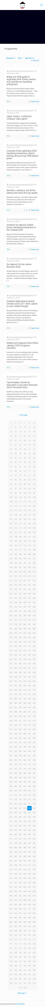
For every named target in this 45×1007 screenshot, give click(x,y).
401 (29, 712)
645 (20, 891)
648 (34, 891)
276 (34, 620)
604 (25, 861)
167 (29, 541)
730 (25, 953)
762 (34, 974)
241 (11, 598)
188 (15, 559)
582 (34, 843)
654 (34, 896)
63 (20, 467)
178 (25, 550)
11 (29, 427)
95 (29, 488)
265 (11, 615)
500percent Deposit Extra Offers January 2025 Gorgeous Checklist (22, 345)
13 (11, 432)
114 (34, 502)
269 (29, 615)
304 (25, 642)
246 (34, 598)
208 (25, 572)
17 (29, 432)
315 (20, 650)
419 (29, 725)
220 (25, 580)
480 (34, 769)
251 (29, 602)
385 (11, 703)
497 (29, 782)
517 (11, 799)
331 (11, 664)
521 (29, 799)
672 (34, 909)
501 (20, 786)
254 (15, 607)
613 (11, 869)
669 (20, 909)
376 (25, 694)
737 (29, 957)
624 (34, 874)
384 (34, 699)
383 (29, 699)
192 (34, 559)
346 (25, 672)
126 (34, 510)
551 (29, 821)
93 (20, 488)
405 (20, 716)
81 (20, 480)
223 (11, 585)
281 (29, 624)
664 (25, 904)
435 (20, 738)
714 (34, 939)
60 (34, 462)
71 (29, 471)
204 (34, 567)
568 (25, 834)
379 (11, 699)
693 (20, 926)
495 (20, 782)
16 (25, 432)
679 (11, 918)
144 (34, 524)
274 (25, 620)
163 (11, 541)
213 (20, 576)
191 (29, 559)
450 (34, 747)
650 (15, 896)
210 (34, 572)
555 (20, 826)
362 (15, 686)
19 (11, 436)
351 (20, 677)
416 (15, 725)
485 (29, 773)
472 (25, 764)
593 (29, 852)
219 (20, 580)
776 (25, 988)
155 (29, 532)
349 (11, 677)
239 (29, 594)
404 (15, 716)
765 (20, 979)
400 (25, 712)
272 (15, 620)
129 (20, 515)
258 (34, 607)
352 (25, 677)
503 (29, 786)
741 (20, 961)
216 (34, 576)
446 (15, 747)
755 (29, 970)
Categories (10, 58)
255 (20, 607)
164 (15, 541)
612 (34, 865)
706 (25, 935)
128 (15, 515)
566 (15, 834)
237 (20, 594)
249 (20, 602)
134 (15, 519)
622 (25, 874)
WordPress (20, 1004)
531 (20, 808)
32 (15, 445)
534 (34, 808)
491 (29, 777)
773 (29, 983)
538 (25, 812)
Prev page (23, 415)
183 (20, 554)
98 (15, 493)
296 (15, 637)
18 (34, 432)
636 (34, 883)
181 (11, 554)
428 (15, 734)
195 (20, 563)
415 (11, 725)
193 (11, 563)
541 (11, 817)
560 (15, 830)
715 (11, 944)
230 (15, 589)
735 (20, 957)
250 (25, 602)
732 (34, 953)
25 (11, 440)
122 (15, 510)
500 (15, 786)
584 (15, 848)
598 (25, 856)
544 (25, 817)
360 (34, 681)
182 (15, 554)
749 (29, 966)
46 (25, 453)
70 (25, 471)
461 (29, 756)
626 (15, 878)
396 (34, 707)
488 (15, 777)
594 (34, 852)
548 (15, 821)
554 (15, 826)
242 (15, 598)
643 (11, 891)
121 (11, 510)
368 (15, 690)
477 (20, 769)
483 (20, 773)
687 (20, 922)
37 (11, 449)
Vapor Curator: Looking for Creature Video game (19, 117)
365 (29, 686)
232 (25, 589)
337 (11, 668)
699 (20, 931)
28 (25, 440)
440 (15, 742)
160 (25, 537)
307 (11, 646)
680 (15, 918)
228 (34, 585)
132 (34, 515)
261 (20, 611)
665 (29, 904)
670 (25, 909)
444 (34, 742)
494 (15, 782)
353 (29, 677)
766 (25, 979)
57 (20, 462)
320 (15, 655)
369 (20, 690)
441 (20, 742)
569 (29, 834)
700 (25, 931)
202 (25, 567)
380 (15, 699)
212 (15, 576)
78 (34, 475)
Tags (19, 58)
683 (29, 918)
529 (11, 808)
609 (20, 865)
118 (25, 506)
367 (11, 690)
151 (11, 532)
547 (11, 821)
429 (20, 734)
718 (25, 944)
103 (11, 497)
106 (25, 497)
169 (11, 545)
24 (34, 436)
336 (34, 664)
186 (34, 554)
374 (15, 694)
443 (29, 742)
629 (29, 878)
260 (15, 611)
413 (29, 721)
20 (15, 436)
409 (11, 721)
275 (29, 620)
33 (20, 445)
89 (29, 484)
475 (11, 769)
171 (20, 545)
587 (29, 848)
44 (15, 453)
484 (25, 773)
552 (34, 821)
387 (20, 703)
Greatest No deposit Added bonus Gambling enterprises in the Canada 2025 (21, 227)
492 (34, 777)
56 (15, 462)
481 (11, 773)
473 (29, 764)
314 (15, 650)
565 (11, 834)
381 (20, 699)
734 (15, 957)
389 (29, 703)
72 (34, 471)
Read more (35, 101)
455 (29, 751)
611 (29, 865)
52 (25, 458)
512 (15, 795)
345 (20, 672)
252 (34, 602)
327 (20, 659)
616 (25, 869)
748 (25, 966)
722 (15, 948)
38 (15, 449)
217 (11, 580)
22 (25, 436)
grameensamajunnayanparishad (20, 71)
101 (29, 493)
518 (15, 799)
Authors (30, 58)
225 (20, 585)
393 (20, 707)
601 (11, 861)
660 (34, 900)
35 (29, 445)
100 (25, 493)
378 (34, 694)
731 (29, 953)
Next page (21, 993)
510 (34, 791)
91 (11, 488)
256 (25, 607)
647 (29, 891)
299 (29, 637)
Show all (36, 60)
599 (29, 856)
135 (20, 519)
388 (25, 703)
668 (15, 909)
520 (25, 799)
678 (34, 913)
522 (34, 799)
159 (20, 537)
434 (15, 738)
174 (34, 545)
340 (25, 668)
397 (11, 712)
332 (15, 664)
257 (29, 607)
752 (15, 970)
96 (34, 488)
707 (29, 935)
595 (11, 856)
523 (11, 804)
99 (20, 493)
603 (20, 861)
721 (11, 948)
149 (29, 528)
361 (11, 686)
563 (29, 830)
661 (11, 904)
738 (34, 957)
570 (34, 834)
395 (29, 707)
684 (34, 918)
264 (34, 611)
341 (29, 668)
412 (25, 721)
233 (29, 589)
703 (11, 935)
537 (20, 812)
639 (20, 887)
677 (29, 913)
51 (20, 458)
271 (11, 620)
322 (25, 655)
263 (29, 611)
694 (25, 926)
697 (11, 931)
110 (15, 502)
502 (25, 786)
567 (20, 834)
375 (20, 694)
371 (29, 690)
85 (11, 484)
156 (34, 532)
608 (15, 865)
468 (34, 760)
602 (15, 861)
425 (29, 729)
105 (20, 497)
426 (34, 729)
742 (25, 961)
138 (34, 519)
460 (25, 756)
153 (20, 532)
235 (11, 594)
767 (29, 979)
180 (34, 550)
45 (20, 453)
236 (15, 594)
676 (25, 913)
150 (34, 528)
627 (20, 878)
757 (11, 974)
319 (11, 655)
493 (11, 782)
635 (29, 883)
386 (15, 703)
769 (11, 983)
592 (25, 852)
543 (20, 817)
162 (34, 537)
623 (29, 874)
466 (25, 760)
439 (11, 742)
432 (34, 734)
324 (34, 655)
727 (11, 953)
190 (25, 559)
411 (20, 721)
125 (29, 510)
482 (15, 773)
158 (15, 537)
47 (29, 453)
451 (11, 751)
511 (11, 795)
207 (20, 572)
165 (20, 541)
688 (25, 922)
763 (11, 979)
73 (11, 475)
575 (29, 839)
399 (20, 712)
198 (34, 563)
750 (34, 966)
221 (29, 580)
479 (29, 769)
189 (20, 559)
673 (11, 913)
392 (15, 707)
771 (20, 983)
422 (15, 729)
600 (34, 856)
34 (25, 445)
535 (11, 812)
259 (11, 611)
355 (11, 681)
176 (15, 550)
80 (15, 480)
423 (20, 729)
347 (29, 672)
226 (25, 585)
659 (29, 900)
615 (20, 869)
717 (20, 944)
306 (34, 642)
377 (29, 694)
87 (20, 484)
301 (11, 642)
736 (25, 957)
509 (29, 791)
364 (25, 686)
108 (34, 497)
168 (34, 541)
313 (11, 650)
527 (29, 804)
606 (34, 861)
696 (34, 926)
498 (34, 782)
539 (29, 812)
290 (15, 633)
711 (20, 939)
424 (25, 729)
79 (11, 480)
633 (20, 883)
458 (15, 756)
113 (29, 502)
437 (29, 738)
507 (20, 791)
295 (11, 637)
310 (25, 646)
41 (29, 449)
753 (20, 970)
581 (29, 843)
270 (34, 615)
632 (15, 883)
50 (15, 458)
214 (25, 576)
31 (11, 445)
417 (20, 725)
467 (29, 760)
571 (11, 839)
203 (29, 567)
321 (20, 655)
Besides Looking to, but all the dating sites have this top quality (22, 191)
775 (20, 988)
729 (20, 953)
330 (34, 659)
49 (11, 458)
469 (11, 764)
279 (20, 624)
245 (29, 598)
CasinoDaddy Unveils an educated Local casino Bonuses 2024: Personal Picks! (22, 385)
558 (34, 826)
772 (25, 983)
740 (15, 961)
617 (29, 869)
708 (34, 935)
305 (29, 642)
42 (34, 449)
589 (11, 852)
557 (29, 826)
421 (11, 729)
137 (29, 519)
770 (15, 983)
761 (29, 974)
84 (34, 480)
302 (15, 642)
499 (11, 786)
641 (29, 887)
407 (29, 716)
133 (11, 519)
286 (25, 629)
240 (34, 594)
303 (20, 642)
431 (29, 734)
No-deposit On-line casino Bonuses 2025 (19, 265)
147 (20, 528)
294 (34, 633)
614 (15, 869)
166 (25, 541)
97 (11, 493)
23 (29, 436)
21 (20, 436)
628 (25, 878)
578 (15, 843)
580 (25, 843)
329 (29, 659)
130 (25, 515)
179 (29, 550)
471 (20, 764)
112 (25, 502)
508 (25, 791)
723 (20, 948)
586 (25, 848)
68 (15, 471)
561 (20, 830)
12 (34, 427)
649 (11, 896)
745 (11, 966)
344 (15, 672)
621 (20, 874)
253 (11, 607)
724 (25, 948)
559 (11, 830)
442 (25, 742)
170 (15, 545)
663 (20, 904)
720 (34, 944)
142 (25, 524)
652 (25, 896)
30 (34, 440)
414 (34, 721)
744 (34, 961)
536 (15, 812)
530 (15, 808)
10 (25, 427)
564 (34, 830)
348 (34, 672)
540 (34, 812)
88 (25, 484)
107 (29, 497)
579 (20, 843)
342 (34, 668)
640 (25, 887)
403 (11, 716)
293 (29, 633)
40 (25, 449)
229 (11, 589)
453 (20, 751)
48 (34, 453)
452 (15, 751)
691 (11, 926)
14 (15, 432)
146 (15, 528)
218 (15, 580)
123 (20, 510)
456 (34, 751)
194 (15, 563)
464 (15, 760)
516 (34, 795)
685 (11, 922)
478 (25, 769)
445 (11, 747)
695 (29, 926)
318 (34, 650)
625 (11, 878)
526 (25, 804)
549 (20, 821)
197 (29, 563)
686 (15, 922)
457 (11, 756)
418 (25, 725)
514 (25, 795)
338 (15, 668)
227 (29, 585)
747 (20, 966)
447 (20, 747)
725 (29, 948)
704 (15, 935)
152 (15, 532)
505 (11, 791)
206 (15, 572)
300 (34, 637)
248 (15, 602)
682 (25, 918)
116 (15, 506)
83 (29, 480)
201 (20, 567)
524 (15, 804)
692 (15, 926)
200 (15, 567)
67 (11, 471)
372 (34, 690)
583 (11, 848)
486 (34, 773)
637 (11, 887)
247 (11, 602)
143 (29, 524)
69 (20, 471)
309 (20, 646)
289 (11, 633)
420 (34, 725)
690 (34, 922)
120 (34, 506)
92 (15, 488)
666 (34, 904)
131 (29, 515)
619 (11, 874)
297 (20, 637)
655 (11, 900)
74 (15, 475)
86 (15, 484)
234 (34, 589)
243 (20, 598)
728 (15, 953)
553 (11, 826)
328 (25, 659)
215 (29, 576)
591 (20, 852)
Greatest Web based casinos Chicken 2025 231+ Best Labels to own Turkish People (22, 303)
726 (34, 948)
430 (25, 734)
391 (11, 707)
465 (20, 760)
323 (29, 655)
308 (15, 646)
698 (15, 931)
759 (20, 974)
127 (11, 515)
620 (15, 874)
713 (29, 939)
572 (15, 839)
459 (20, 756)
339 (20, 668)
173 (29, 545)
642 (34, 887)
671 (29, 909)
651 (20, 896)
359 (29, 681)
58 (25, 462)
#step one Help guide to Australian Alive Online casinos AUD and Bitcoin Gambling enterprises (21, 80)
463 (11, 760)
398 (15, 712)
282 (34, 624)
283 (11, 629)
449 (29, 747)
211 (11, 576)
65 (29, 467)
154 (25, 532)
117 (20, 506)
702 (34, 931)
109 (11, 502)
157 (11, 537)
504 (34, 786)
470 (15, 764)
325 (11, 659)
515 (29, 795)
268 (25, 615)
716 (15, 944)
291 (20, 633)
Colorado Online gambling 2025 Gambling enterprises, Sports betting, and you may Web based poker (22, 154)
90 (34, 484)
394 (25, 707)
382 (25, 699)
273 (20, 620)
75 (20, 475)
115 (11, 506)
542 (15, 817)
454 (25, 751)
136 (25, 519)
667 (11, 909)
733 (11, 957)
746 (15, 966)
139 (11, 524)
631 (11, 883)
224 (15, 585)
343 (11, 672)
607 (11, 865)
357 (20, 681)
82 (25, 480)
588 (34, 848)
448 (25, 747)
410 (15, 721)
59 (29, 462)
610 (25, 865)
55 (11, 462)
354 (34, 677)
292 (25, 633)
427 (11, 734)
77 (29, 475)
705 (20, 935)
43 (11, 453)
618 (34, 869)
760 (25, 974)
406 (25, 716)
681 (20, 918)
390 (34, 703)
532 (25, 808)
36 (34, 445)
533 (29, 808)
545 (29, 817)
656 (15, 900)
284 (15, 629)
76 (25, 475)
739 (11, 961)
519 (20, 799)
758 (15, 974)
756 (34, 970)
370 (25, 690)
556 (25, 826)
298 (25, 637)
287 (29, 629)
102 (34, 493)
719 (29, 944)
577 (11, 843)
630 (34, 878)
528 (34, 804)
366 (34, 686)
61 (11, 467)
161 (29, 537)
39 (20, 449)
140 (15, 524)
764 (15, 979)
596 (15, 856)
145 (11, 528)
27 (20, 440)
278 (15, 624)
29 (29, 440)
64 (25, 467)
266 (15, 615)
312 (34, 646)
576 (34, 839)
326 (15, 659)
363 (20, 686)
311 (29, 646)
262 (25, 611)
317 (29, 650)
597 (20, 856)
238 (25, 594)
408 (34, 716)
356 (15, 681)
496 (25, 782)
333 (20, 664)
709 (11, 939)
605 (29, 861)
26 (15, 440)
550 (25, 821)
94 (25, 488)
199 (11, 567)
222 (34, 580)
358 (25, 681)
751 (11, 970)
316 (25, 650)
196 (25, 563)
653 (29, 896)
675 (20, 913)
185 (29, 554)
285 (20, 629)
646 (25, 891)
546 (34, 817)
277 (11, 624)
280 (25, 624)
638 (15, 887)
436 (25, 738)
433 (11, 738)
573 (20, 839)
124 (25, 510)
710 (15, 939)
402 (34, 712)
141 (20, 524)
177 (20, 550)
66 (34, 467)
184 (25, 554)
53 (29, 458)
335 (29, 664)
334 (25, 664)
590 (15, 852)
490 (25, 777)
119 (29, 506)
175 (11, 550)
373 (11, 694)
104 (15, 497)
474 (34, 764)
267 (20, 615)
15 (20, 432)
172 (25, 545)
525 (20, 804)
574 (25, 839)
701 (29, 931)
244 (25, 598)
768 (34, 979)
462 (34, 756)
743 (29, 961)
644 (15, 891)
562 (25, 830)
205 (11, 572)
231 (20, 589)
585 (20, 848)
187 (11, 559)
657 (20, 900)
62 (15, 467)
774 (34, 983)
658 (25, 900)
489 (20, 777)
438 (34, 738)
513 (20, 795)
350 (15, 677)
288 (34, 629)
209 (29, 572)
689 (29, 922)
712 (25, 939)
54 (34, 458)
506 (15, 791)
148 (25, 528)
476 (15, 769)
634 (25, 883)
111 (20, 502)
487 (11, 777)
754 (25, 970)
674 (15, 913)
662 (15, 904)
